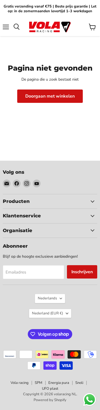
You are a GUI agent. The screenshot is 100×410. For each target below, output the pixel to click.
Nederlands (47, 298)
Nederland (47, 313)
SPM (38, 382)
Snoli (79, 382)
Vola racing (20, 382)
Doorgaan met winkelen (50, 96)
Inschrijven (82, 272)
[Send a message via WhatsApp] (89, 399)
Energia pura (58, 382)
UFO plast (50, 388)
